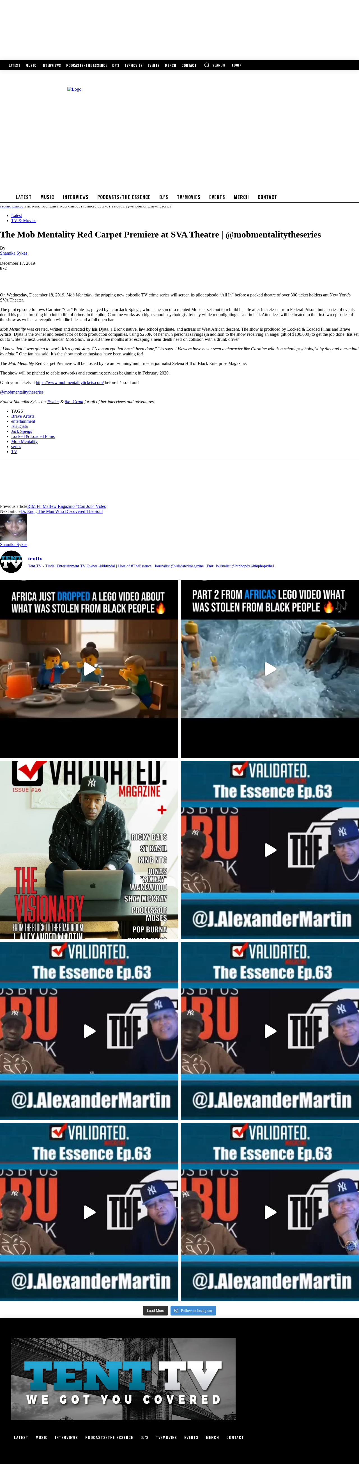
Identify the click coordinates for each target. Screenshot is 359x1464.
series (16, 446)
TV (14, 451)
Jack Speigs (21, 431)
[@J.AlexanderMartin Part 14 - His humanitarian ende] (89, 1212)
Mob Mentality (24, 441)
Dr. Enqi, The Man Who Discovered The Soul (61, 511)
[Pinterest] (49, 276)
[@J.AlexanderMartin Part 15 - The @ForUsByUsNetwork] (270, 1031)
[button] (214, 65)
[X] (29, 276)
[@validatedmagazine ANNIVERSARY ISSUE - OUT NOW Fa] (89, 850)
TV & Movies (23, 220)
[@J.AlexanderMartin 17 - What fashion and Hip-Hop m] (270, 850)
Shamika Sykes (13, 253)
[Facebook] (9, 276)
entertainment (23, 421)
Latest (16, 215)
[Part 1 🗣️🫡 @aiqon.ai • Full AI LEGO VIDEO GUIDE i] (89, 669)
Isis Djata (19, 426)
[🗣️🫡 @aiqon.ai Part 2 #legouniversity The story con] (270, 669)
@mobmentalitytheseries (21, 392)
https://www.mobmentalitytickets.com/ (70, 382)
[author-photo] (13, 539)
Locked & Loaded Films (33, 436)
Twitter (53, 401)
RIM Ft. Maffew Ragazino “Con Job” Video (66, 506)
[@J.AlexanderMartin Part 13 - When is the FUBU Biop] (270, 1212)
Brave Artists (22, 416)
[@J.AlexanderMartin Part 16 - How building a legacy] (89, 1031)
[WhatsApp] (70, 276)
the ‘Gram (74, 401)
